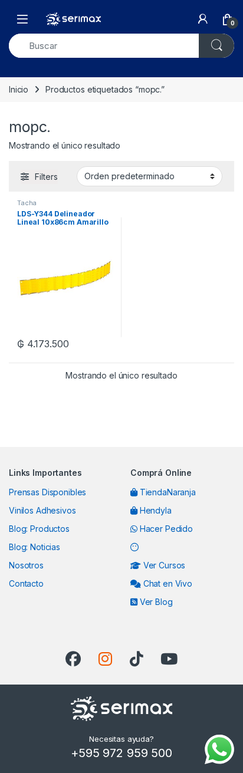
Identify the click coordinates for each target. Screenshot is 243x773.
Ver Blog (155, 602)
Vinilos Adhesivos (42, 510)
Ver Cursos (163, 565)
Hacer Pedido (165, 529)
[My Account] (202, 19)
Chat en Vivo (166, 583)
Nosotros (26, 565)
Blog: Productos (39, 529)
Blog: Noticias (34, 547)
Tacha (27, 203)
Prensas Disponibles (47, 492)
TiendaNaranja (166, 492)
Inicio (18, 89)
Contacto (26, 583)
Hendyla (154, 510)
